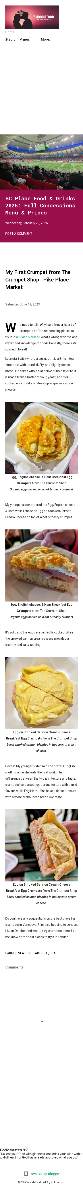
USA (53, 953)
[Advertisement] (41, 93)
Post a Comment (18, 233)
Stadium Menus (17, 39)
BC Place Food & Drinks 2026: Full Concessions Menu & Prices (40, 205)
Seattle (25, 953)
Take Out (40, 953)
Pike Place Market (25, 337)
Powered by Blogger (44, 1174)
